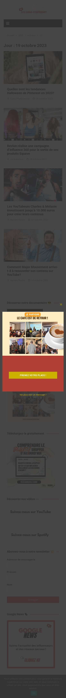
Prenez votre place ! (33, 375)
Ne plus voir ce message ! (33, 394)
